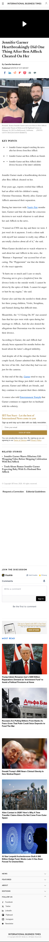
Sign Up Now (33, 630)
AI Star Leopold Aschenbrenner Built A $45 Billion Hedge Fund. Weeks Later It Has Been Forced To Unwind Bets (22, 859)
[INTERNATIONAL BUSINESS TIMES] (24, 4)
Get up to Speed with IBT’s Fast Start (32, 624)
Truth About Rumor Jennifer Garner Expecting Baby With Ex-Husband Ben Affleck (21, 469)
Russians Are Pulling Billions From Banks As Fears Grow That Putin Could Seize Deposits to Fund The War (23, 723)
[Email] (29, 72)
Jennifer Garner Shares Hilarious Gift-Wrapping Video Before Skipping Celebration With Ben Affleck (24, 459)
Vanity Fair (32, 207)
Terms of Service (20, 440)
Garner (27, 376)
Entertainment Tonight (30, 397)
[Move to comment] (35, 72)
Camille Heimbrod (12, 64)
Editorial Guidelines (35, 492)
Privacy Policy (35, 440)
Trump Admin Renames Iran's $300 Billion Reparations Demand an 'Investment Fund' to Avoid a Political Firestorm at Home (22, 679)
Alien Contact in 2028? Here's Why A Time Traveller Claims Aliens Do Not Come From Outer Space (24, 815)
